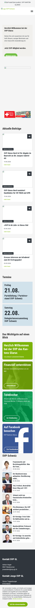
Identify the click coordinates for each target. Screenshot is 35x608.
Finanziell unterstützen (17, 365)
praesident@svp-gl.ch (9, 569)
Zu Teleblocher (12, 418)
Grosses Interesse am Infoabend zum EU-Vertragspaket (16, 258)
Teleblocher (11, 394)
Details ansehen (17, 599)
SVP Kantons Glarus (10, 435)
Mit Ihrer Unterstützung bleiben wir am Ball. (16, 370)
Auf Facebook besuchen (12, 429)
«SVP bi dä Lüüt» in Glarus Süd (16, 225)
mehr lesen (7, 165)
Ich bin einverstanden (17, 604)
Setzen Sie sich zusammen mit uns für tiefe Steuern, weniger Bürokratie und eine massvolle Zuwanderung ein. (16, 38)
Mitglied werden (11, 56)
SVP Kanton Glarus (23, 3)
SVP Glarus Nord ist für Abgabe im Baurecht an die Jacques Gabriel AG (17, 155)
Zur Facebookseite (13, 449)
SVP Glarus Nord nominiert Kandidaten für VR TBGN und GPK (17, 191)
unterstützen (11, 386)
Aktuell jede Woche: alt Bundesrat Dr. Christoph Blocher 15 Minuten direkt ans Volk (17, 401)
